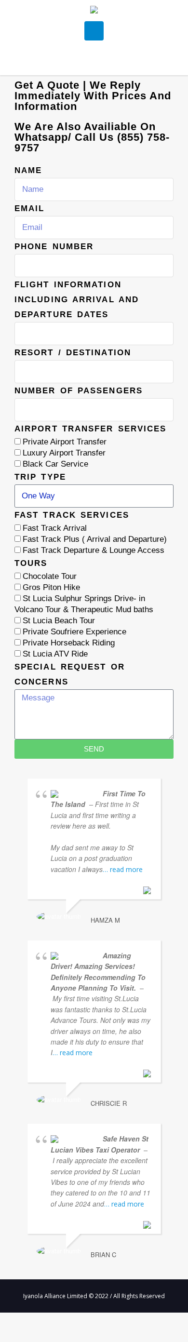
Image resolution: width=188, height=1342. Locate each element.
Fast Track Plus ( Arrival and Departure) (95, 539)
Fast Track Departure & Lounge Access (93, 550)
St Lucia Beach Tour (59, 620)
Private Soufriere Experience (74, 631)
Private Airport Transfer (65, 441)
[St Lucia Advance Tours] (94, 10)
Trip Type (40, 477)
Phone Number (54, 246)
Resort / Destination (72, 352)
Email (29, 208)
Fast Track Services (71, 515)
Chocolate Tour (50, 576)
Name (28, 170)
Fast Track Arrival (55, 528)
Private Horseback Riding (69, 642)
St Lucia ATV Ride (55, 653)
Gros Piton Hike (51, 587)
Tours (31, 563)
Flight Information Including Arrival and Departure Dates (76, 299)
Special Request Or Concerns (69, 674)
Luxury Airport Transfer (64, 452)
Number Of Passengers (78, 390)
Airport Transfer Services (90, 428)
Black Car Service (55, 464)
